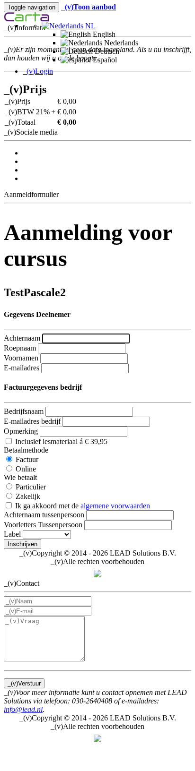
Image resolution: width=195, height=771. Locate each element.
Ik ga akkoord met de (81, 506)
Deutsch (106, 51)
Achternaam (22, 338)
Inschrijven (22, 544)
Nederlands (120, 43)
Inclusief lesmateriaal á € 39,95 (60, 441)
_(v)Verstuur (24, 683)
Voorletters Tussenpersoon (43, 525)
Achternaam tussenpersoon (44, 515)
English (103, 34)
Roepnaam (20, 348)
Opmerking (21, 431)
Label (12, 534)
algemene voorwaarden (115, 506)
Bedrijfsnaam (24, 411)
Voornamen (21, 358)
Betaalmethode (26, 450)
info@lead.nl (23, 709)
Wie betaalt (20, 477)
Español (104, 60)
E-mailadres (21, 368)
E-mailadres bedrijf (32, 421)
